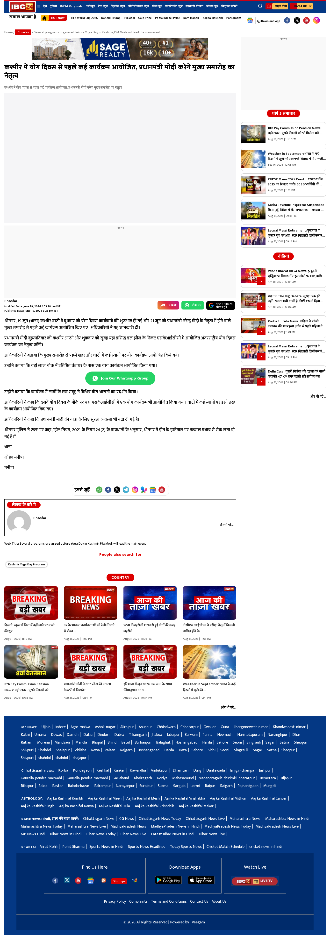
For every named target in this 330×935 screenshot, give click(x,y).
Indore (60, 727)
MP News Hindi (33, 834)
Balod (42, 786)
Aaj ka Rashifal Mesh (143, 798)
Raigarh (226, 786)
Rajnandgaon (247, 786)
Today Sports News (186, 847)
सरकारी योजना (194, 6)
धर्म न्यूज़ (90, 6)
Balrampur (102, 786)
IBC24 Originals (71, 6)
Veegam (198, 922)
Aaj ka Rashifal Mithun (228, 798)
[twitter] (67, 879)
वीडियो (283, 256)
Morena (43, 742)
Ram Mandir (191, 17)
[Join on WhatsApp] (99, 489)
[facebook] (55, 880)
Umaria (40, 734)
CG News (126, 818)
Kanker (119, 770)
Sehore (222, 742)
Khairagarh (143, 778)
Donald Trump (111, 17)
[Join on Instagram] (134, 489)
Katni (25, 734)
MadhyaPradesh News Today (227, 826)
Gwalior (210, 727)
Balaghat (163, 742)
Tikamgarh (138, 734)
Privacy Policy (115, 901)
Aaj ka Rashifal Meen (105, 798)
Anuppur (145, 727)
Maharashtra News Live (86, 826)
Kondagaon (82, 770)
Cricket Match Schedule (225, 847)
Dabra (119, 734)
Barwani (191, 734)
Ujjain (46, 727)
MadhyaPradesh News (128, 826)
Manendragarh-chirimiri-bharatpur (227, 778)
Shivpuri (27, 750)
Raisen (110, 750)
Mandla (81, 742)
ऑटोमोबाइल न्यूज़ (138, 6)
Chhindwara (166, 727)
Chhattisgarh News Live (205, 818)
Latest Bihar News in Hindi (172, 834)
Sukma (163, 786)
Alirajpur (127, 727)
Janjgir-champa (242, 770)
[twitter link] (297, 20)
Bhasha (10, 301)
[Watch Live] (255, 885)
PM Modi (129, 17)
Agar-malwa (80, 727)
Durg (197, 770)
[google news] (250, 20)
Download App (270, 21)
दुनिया (53, 6)
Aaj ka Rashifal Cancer (269, 798)
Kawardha (138, 770)
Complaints (138, 901)
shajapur (79, 758)
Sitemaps (119, 881)
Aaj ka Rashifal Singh (37, 806)
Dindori (103, 734)
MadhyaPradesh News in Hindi (175, 826)
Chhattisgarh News (99, 818)
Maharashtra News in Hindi (287, 818)
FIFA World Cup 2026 (84, 17)
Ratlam (26, 742)
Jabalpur (173, 734)
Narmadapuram (250, 734)
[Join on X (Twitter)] (117, 489)
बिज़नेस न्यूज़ (118, 6)
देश (45, 6)
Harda (207, 742)
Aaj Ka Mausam (213, 17)
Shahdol (44, 750)
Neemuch (224, 734)
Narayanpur (125, 786)
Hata (183, 750)
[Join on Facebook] (108, 489)
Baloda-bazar (78, 786)
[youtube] (306, 20)
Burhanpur (143, 742)
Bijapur (286, 778)
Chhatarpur (189, 727)
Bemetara (268, 778)
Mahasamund (183, 778)
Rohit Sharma (73, 847)
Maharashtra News (245, 818)
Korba (63, 770)
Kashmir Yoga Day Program (26, 564)
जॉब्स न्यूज (212, 6)
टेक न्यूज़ (103, 6)
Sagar (270, 742)
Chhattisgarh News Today (160, 818)
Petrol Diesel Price (167, 17)
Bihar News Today (100, 834)
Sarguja (179, 786)
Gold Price (145, 17)
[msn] (134, 880)
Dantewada (215, 770)
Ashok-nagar (105, 727)
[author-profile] (19, 522)
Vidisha (80, 750)
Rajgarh (126, 750)
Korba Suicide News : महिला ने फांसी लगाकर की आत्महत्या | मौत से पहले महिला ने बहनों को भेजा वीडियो (295, 324)
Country (23, 32)
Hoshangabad (186, 742)
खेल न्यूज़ (157, 6)
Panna (207, 734)
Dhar (296, 734)
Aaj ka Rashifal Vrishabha (185, 798)
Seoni (237, 742)
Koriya (162, 778)
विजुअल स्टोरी (229, 6)
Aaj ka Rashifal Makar (196, 806)
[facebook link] (287, 20)
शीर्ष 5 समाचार (283, 113)
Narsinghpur (277, 734)
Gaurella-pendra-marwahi (41, 778)
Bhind (112, 742)
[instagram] (316, 20)
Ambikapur (159, 770)
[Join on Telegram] (126, 489)
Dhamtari (180, 770)
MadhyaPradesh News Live (277, 826)
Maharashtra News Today (42, 826)
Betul (125, 742)
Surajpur (146, 786)
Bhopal (97, 742)
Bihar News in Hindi (65, 834)
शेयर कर (196, 305)
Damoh (73, 734)
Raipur (210, 786)
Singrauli (254, 742)
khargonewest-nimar (251, 727)
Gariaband (121, 778)
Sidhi (211, 750)
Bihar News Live (133, 834)
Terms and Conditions (169, 901)
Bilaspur (27, 786)
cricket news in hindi (265, 847)
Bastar (57, 786)
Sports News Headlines (146, 847)
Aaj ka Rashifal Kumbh (65, 798)
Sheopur (300, 742)
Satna (284, 742)
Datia (88, 734)
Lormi (195, 786)
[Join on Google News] (152, 489)
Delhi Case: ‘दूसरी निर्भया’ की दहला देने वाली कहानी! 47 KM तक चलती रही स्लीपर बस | (296, 374)
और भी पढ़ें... (227, 524)
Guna (225, 727)
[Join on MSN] (143, 489)
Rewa (95, 750)
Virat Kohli (48, 847)
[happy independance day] (120, 58)
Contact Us (199, 901)
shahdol (44, 758)
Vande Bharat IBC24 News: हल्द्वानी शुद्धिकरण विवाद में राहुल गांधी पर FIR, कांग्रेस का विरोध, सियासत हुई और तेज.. (296, 273)
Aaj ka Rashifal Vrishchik (154, 806)
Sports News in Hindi (106, 847)
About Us (219, 901)
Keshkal (102, 770)
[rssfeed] (103, 880)
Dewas (56, 734)
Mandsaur (63, 742)
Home (8, 32)
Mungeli (269, 786)
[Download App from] (168, 883)
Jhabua (156, 734)
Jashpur (265, 770)
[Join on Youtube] (161, 489)
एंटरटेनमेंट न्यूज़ (174, 6)
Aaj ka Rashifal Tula (114, 806)
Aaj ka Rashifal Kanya (76, 806)
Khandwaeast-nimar (289, 727)
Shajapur (63, 750)
